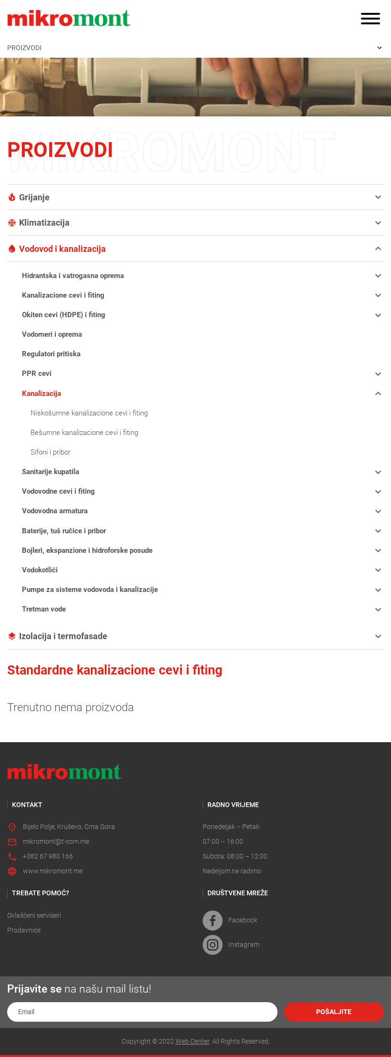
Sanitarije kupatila (50, 471)
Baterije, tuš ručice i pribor (64, 531)
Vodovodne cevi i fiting (58, 491)
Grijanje (34, 197)
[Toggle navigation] (370, 19)
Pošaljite (333, 1012)
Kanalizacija (41, 393)
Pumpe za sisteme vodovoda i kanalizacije (90, 589)
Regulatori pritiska (51, 354)
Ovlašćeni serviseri (34, 916)
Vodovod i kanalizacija (62, 249)
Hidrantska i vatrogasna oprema (73, 275)
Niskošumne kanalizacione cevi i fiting (89, 413)
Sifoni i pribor (51, 452)
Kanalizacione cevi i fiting (63, 295)
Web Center (192, 1041)
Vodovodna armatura (55, 511)
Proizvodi (24, 48)
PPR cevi (36, 373)
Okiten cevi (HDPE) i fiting (63, 315)
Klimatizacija (44, 223)
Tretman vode (44, 609)
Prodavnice (24, 930)
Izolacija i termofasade (63, 636)
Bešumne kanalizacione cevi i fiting (84, 432)
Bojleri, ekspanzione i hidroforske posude (87, 550)
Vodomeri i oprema (52, 334)
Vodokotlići (40, 570)
